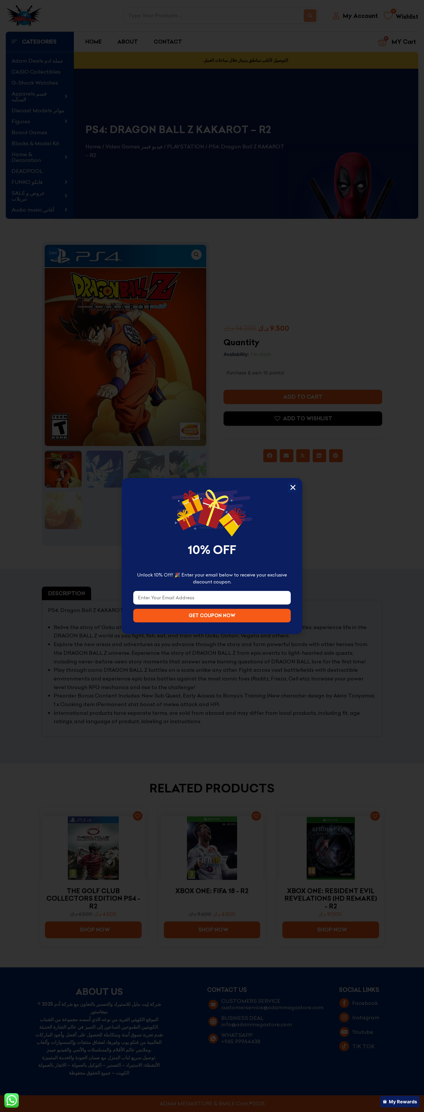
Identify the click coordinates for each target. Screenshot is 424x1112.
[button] (293, 487)
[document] (212, 556)
